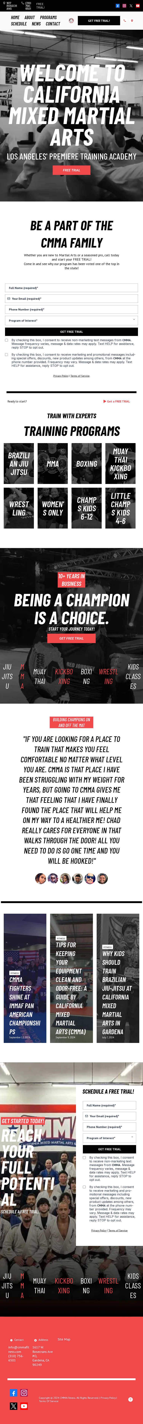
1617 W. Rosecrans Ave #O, (42, 1351)
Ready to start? (17, 401)
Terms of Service (80, 376)
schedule (19, 23)
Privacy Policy (60, 376)
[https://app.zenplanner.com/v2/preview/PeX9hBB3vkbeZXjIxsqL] (71, 20)
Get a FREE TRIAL (118, 401)
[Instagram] (124, 6)
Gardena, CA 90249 (40, 1362)
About (30, 17)
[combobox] (71, 320)
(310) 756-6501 (28, 5)
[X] (131, 6)
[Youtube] (137, 6)
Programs (48, 17)
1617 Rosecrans (12, 5)
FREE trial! (40, 5)
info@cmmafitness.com (18, 1349)
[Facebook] (117, 6)
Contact (53, 23)
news (36, 23)
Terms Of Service (48, 1401)
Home (15, 17)
